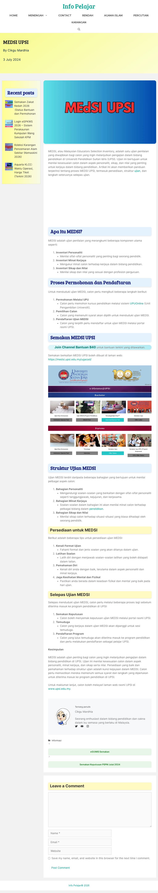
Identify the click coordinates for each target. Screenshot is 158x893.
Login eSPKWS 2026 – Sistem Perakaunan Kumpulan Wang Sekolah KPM (24, 129)
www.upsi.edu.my (59, 688)
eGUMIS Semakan (99, 751)
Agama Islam (113, 15)
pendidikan (96, 508)
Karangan (79, 22)
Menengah (36, 15)
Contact (64, 15)
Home (14, 15)
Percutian (141, 15)
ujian (137, 170)
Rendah (87, 15)
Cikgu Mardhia (18, 50)
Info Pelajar (79, 6)
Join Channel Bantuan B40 (75, 347)
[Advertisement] (100, 202)
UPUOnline (137, 303)
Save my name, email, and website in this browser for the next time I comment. (101, 858)
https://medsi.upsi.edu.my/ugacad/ (69, 359)
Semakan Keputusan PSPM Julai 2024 (100, 764)
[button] (79, 29)
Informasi (56, 740)
